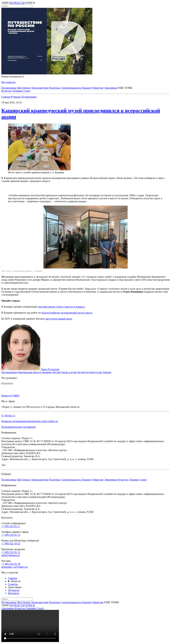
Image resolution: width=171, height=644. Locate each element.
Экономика (110, 87)
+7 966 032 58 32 (10, 543)
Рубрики (16, 96)
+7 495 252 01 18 (10, 563)
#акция (107, 372)
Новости (16, 581)
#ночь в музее (69, 372)
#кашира (47, 372)
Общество (98, 87)
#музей (57, 372)
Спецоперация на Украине (76, 87)
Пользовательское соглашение (18, 426)
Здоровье (17, 90)
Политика (54, 87)
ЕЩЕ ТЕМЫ (125, 87)
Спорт (26, 90)
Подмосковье (8, 87)
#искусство (96, 372)
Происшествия (39, 87)
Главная (5, 96)
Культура (6, 90)
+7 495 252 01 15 (10, 534)
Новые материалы (12, 76)
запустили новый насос (58, 318)
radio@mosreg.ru (10, 555)
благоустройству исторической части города (67, 312)
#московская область (29, 372)
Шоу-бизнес (24, 87)
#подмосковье (9, 372)
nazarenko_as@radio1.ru (14, 566)
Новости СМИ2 (10, 395)
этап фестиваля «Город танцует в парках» (61, 306)
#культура (83, 372)
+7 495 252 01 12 (10, 552)
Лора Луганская (50, 369)
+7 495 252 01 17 (10, 526)
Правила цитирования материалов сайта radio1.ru (29, 421)
